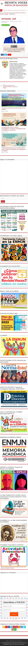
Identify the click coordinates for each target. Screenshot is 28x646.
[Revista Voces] (14, 4)
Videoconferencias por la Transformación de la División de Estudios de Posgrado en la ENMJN (14, 149)
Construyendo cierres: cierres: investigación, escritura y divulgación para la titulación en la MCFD (13, 128)
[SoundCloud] (19, 627)
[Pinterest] (14, 627)
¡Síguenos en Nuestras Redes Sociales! (13, 624)
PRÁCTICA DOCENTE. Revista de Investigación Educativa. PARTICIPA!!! (12, 388)
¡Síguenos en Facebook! (8, 572)
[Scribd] (24, 627)
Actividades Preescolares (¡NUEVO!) (12, 545)
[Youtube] (16, 627)
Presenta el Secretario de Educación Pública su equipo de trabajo (10, 86)
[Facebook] (9, 627)
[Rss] (4, 627)
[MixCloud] (15, 629)
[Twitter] (11, 627)
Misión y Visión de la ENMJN (9, 291)
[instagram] (22, 627)
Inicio (1, 12)
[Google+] (6, 627)
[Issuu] (13, 629)
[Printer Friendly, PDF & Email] (6, 25)
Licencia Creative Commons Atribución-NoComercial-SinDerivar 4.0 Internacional (14, 49)
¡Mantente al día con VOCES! (9, 596)
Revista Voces (6, 21)
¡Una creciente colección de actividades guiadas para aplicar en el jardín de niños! (13, 567)
